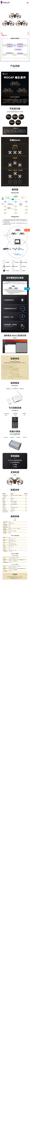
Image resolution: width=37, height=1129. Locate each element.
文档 (27, 288)
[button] (28, 33)
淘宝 (27, 230)
